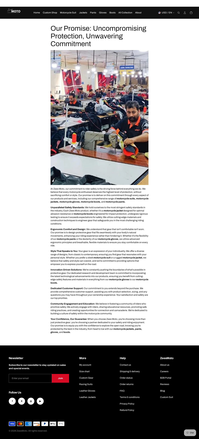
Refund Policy (127, 410)
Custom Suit (166, 397)
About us (164, 365)
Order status (126, 378)
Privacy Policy (127, 403)
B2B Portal (165, 378)
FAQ (122, 391)
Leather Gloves (87, 391)
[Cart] (191, 12)
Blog (162, 391)
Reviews (164, 384)
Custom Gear (86, 378)
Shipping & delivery (130, 371)
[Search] (178, 12)
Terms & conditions (130, 397)
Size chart (84, 371)
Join (60, 378)
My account (85, 365)
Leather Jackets (87, 397)
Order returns (126, 384)
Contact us (125, 365)
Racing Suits (86, 384)
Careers (164, 371)
